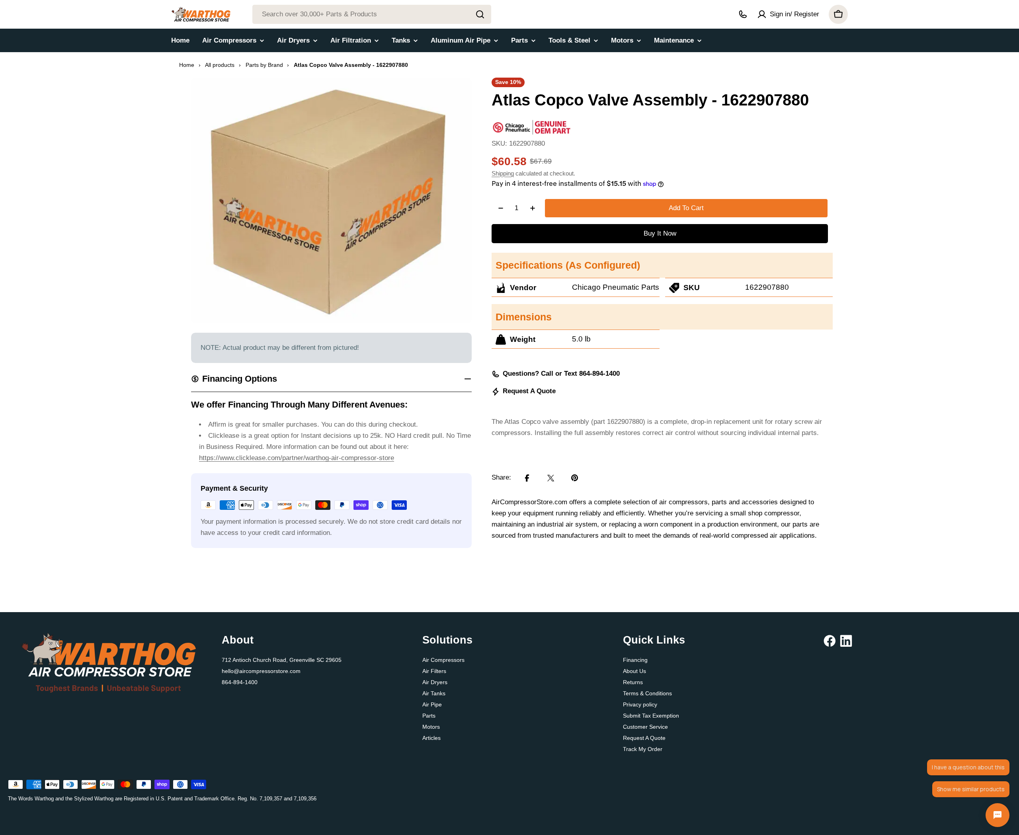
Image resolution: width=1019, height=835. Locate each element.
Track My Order (642, 749)
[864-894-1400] (743, 14)
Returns (633, 682)
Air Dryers (434, 682)
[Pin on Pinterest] (574, 478)
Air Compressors (443, 660)
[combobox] (371, 14)
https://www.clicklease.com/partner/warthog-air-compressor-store (296, 458)
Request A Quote (529, 391)
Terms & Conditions (647, 693)
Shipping (503, 173)
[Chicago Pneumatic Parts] (531, 124)
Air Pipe (432, 704)
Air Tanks (433, 693)
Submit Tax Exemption (651, 715)
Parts (428, 715)
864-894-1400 (240, 682)
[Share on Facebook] (527, 478)
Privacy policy (640, 704)
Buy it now (660, 233)
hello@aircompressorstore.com (261, 671)
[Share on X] (550, 478)
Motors (431, 727)
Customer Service (645, 727)
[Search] (480, 14)
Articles (431, 738)
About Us (634, 671)
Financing (635, 660)
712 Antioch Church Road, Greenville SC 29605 (282, 660)
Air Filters (434, 671)
